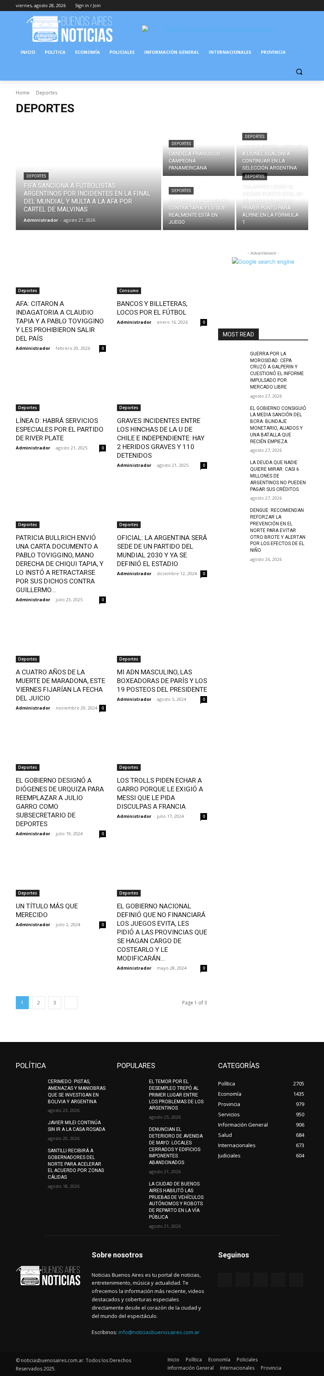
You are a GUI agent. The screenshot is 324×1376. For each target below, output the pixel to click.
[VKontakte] (296, 1280)
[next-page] (70, 1002)
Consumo (129, 290)
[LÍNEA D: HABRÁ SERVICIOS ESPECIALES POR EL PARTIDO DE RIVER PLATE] (61, 388)
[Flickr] (260, 1280)
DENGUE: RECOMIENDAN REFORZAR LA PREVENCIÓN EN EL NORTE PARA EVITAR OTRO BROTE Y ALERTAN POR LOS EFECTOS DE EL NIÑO (277, 530)
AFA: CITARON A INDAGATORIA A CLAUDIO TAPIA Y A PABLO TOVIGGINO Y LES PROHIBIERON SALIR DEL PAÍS (60, 321)
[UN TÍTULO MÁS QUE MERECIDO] (61, 874)
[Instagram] (270, 5)
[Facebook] (259, 5)
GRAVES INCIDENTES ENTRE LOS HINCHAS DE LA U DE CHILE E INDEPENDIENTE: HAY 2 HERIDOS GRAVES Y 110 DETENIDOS (161, 438)
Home (23, 92)
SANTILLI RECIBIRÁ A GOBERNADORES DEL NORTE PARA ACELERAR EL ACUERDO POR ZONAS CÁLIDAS (76, 1164)
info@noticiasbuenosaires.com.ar (159, 1332)
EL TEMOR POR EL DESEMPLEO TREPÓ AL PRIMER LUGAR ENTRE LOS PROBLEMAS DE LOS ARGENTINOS (176, 1095)
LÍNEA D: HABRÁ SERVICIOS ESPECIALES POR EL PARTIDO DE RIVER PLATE (60, 429)
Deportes (36, 176)
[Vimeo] (292, 5)
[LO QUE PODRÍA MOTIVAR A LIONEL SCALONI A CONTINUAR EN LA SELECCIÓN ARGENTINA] (272, 149)
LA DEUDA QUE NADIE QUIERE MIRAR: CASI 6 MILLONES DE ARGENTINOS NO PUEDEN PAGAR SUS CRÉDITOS (278, 476)
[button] (299, 71)
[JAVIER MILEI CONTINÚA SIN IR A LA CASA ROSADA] (29, 1128)
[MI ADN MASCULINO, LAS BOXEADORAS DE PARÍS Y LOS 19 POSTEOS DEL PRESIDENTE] (162, 640)
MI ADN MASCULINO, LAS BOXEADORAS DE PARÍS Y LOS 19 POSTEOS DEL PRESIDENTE (162, 680)
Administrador (33, 348)
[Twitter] (281, 5)
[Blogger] (225, 1280)
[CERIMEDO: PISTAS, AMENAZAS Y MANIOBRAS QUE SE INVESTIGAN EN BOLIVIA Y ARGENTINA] (29, 1087)
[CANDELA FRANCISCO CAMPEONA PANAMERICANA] (199, 149)
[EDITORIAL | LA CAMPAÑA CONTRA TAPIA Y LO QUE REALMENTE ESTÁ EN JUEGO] (199, 203)
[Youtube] (303, 5)
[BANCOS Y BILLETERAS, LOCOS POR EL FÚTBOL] (162, 271)
